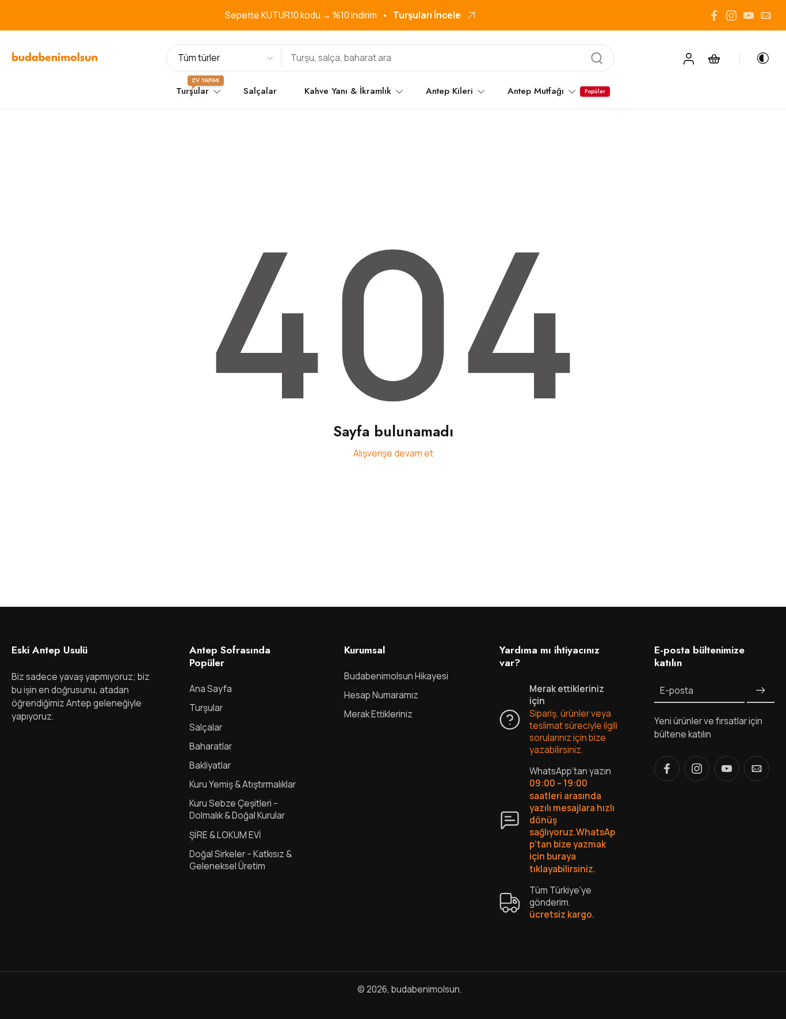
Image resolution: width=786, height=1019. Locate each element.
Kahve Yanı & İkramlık (347, 91)
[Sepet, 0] (714, 58)
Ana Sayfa (210, 689)
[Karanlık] (755, 58)
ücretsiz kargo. (561, 915)
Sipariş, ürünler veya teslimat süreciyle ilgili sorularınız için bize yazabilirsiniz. (573, 732)
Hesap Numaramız (381, 696)
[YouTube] (748, 15)
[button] (83, 650)
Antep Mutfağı (536, 91)
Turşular (206, 708)
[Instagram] (731, 15)
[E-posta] (765, 15)
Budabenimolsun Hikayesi (396, 677)
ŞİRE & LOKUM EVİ (225, 835)
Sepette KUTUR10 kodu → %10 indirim (301, 15)
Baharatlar (210, 746)
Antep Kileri (449, 91)
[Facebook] (714, 15)
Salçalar (260, 91)
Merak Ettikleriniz (378, 715)
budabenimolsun (425, 990)
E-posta (676, 691)
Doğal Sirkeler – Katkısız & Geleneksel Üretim (240, 860)
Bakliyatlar (210, 765)
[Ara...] (597, 58)
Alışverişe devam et (393, 453)
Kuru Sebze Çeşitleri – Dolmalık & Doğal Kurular (237, 810)
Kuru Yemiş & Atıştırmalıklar (242, 785)
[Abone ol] (760, 691)
